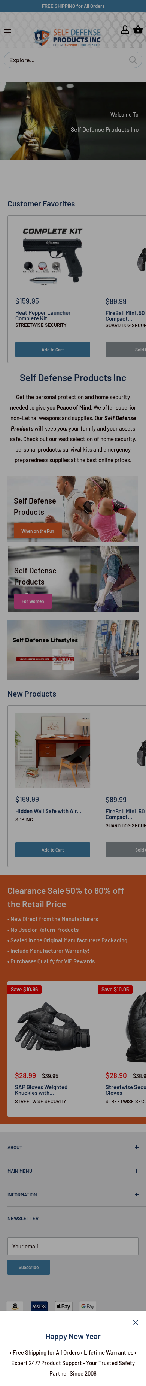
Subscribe (29, 1267)
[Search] (133, 60)
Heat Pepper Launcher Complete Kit (43, 315)
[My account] (125, 29)
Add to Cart (53, 349)
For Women (33, 601)
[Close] (136, 1322)
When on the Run (37, 531)
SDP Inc (24, 819)
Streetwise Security (41, 325)
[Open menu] (7, 30)
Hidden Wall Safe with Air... (48, 811)
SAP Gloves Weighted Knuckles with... (41, 1090)
